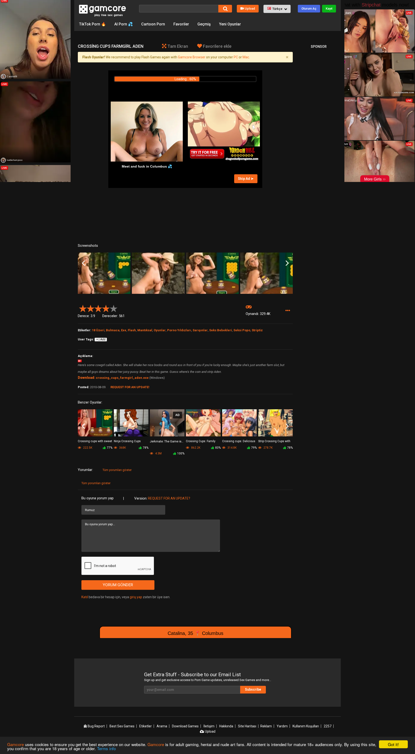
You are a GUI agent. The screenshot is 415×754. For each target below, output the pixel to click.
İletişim (208, 726)
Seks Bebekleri (220, 330)
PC (236, 57)
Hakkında (226, 726)
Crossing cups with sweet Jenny (95, 442)
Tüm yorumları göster (117, 470)
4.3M (158, 453)
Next (287, 263)
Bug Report (96, 726)
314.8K (232, 447)
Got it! (393, 744)
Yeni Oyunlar (230, 24)
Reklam (266, 726)
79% (254, 447)
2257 (327, 726)
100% (180, 453)
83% (218, 447)
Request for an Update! (129, 387)
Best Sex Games (122, 726)
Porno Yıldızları (179, 330)
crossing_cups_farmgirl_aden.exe (122, 378)
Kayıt (329, 8)
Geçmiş (204, 24)
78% (145, 447)
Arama (162, 726)
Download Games (185, 726)
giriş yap (136, 597)
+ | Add (100, 339)
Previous (83, 263)
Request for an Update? (169, 498)
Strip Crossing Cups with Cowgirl (274, 442)
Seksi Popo (241, 330)
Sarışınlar (200, 330)
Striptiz (257, 330)
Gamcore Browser (191, 57)
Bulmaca (113, 330)
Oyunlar (160, 330)
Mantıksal (144, 330)
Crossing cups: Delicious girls (238, 442)
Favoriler (181, 24)
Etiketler (145, 726)
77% (109, 447)
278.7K (268, 447)
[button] (277, 9)
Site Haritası (247, 726)
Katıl (84, 597)
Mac (246, 57)
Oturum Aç (309, 8)
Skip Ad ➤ (246, 179)
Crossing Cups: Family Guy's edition (200, 442)
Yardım (282, 726)
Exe (123, 330)
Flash (132, 330)
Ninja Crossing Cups (127, 441)
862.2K (195, 447)
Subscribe (253, 689)
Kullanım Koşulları (306, 726)
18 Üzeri (98, 330)
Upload (250, 8)
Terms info (106, 748)
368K (122, 447)
